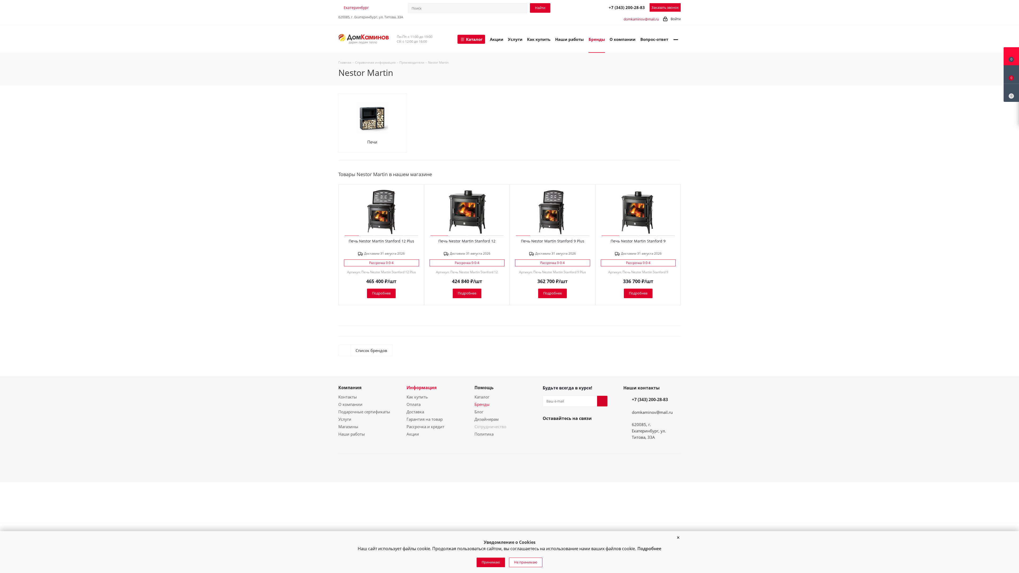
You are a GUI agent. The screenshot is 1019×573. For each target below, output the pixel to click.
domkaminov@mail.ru (641, 19)
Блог (478, 411)
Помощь (484, 387)
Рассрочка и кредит (425, 426)
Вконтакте (548, 431)
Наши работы (351, 434)
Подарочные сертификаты (364, 411)
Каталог (481, 397)
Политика (484, 434)
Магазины (348, 426)
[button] (678, 537)
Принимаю (491, 562)
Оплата (414, 404)
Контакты (347, 397)
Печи (372, 142)
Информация (422, 387)
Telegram (580, 7)
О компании (350, 404)
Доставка (415, 411)
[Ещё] (676, 39)
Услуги (344, 419)
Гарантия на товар (425, 419)
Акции (413, 434)
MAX (591, 7)
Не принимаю (525, 562)
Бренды (482, 404)
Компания (349, 387)
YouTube (560, 431)
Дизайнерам (486, 419)
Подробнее (649, 549)
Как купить (417, 397)
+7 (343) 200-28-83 (627, 7)
